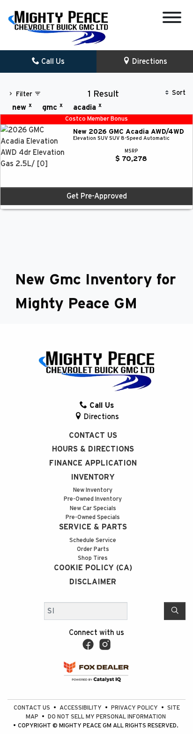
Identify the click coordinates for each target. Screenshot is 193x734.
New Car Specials (93, 508)
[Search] (175, 611)
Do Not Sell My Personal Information (107, 717)
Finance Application (93, 463)
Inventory (93, 477)
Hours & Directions (93, 449)
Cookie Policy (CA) (93, 568)
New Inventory (92, 490)
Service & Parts (93, 527)
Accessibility (81, 708)
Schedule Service (92, 540)
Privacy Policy (135, 708)
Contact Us (93, 435)
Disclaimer (92, 582)
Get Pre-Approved (97, 196)
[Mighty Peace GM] (58, 27)
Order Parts (93, 549)
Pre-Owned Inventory (93, 499)
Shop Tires (93, 558)
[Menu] (172, 19)
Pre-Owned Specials (93, 517)
